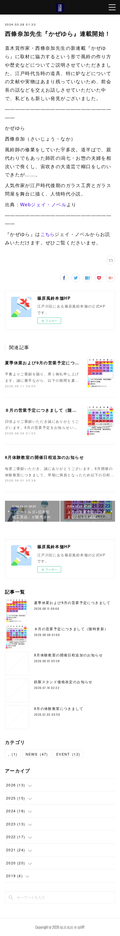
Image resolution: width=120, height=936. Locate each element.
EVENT (68, 754)
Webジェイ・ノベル (43, 204)
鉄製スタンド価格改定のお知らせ (63, 681)
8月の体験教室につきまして (58, 708)
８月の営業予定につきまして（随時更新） (47, 410)
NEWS (37, 754)
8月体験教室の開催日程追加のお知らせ (44, 457)
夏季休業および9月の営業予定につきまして (49, 362)
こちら (47, 234)
